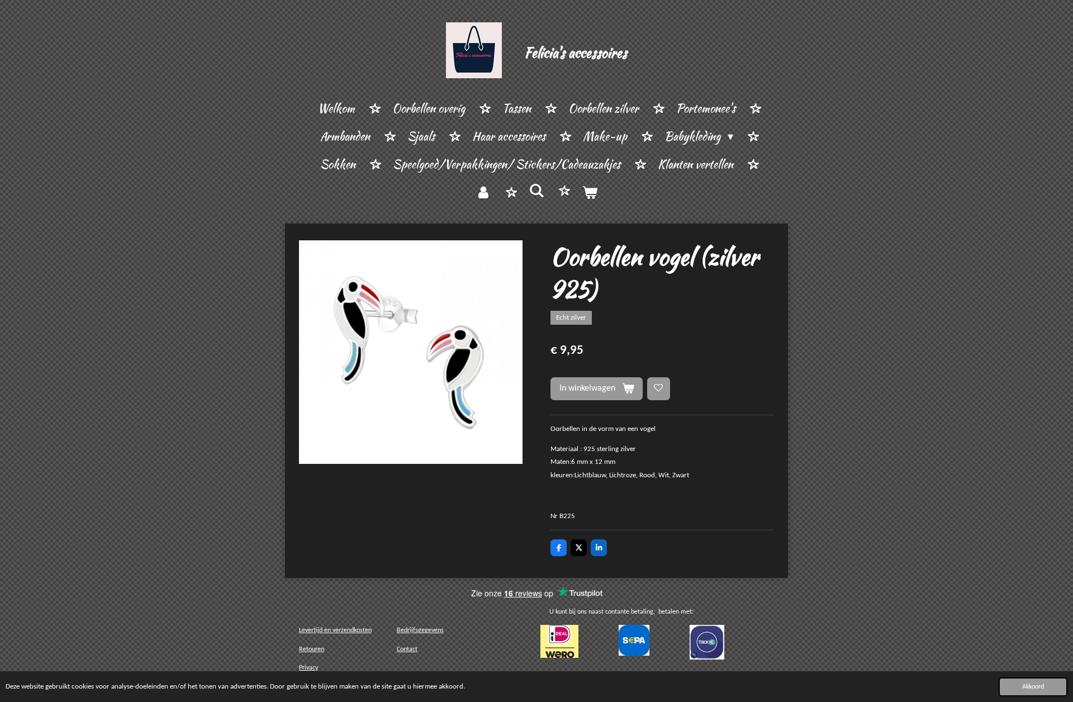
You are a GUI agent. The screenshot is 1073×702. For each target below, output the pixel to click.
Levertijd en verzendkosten (335, 630)
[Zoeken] (536, 191)
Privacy (308, 668)
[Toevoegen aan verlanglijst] (658, 388)
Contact (407, 649)
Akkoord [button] (1033, 687)
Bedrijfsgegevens (420, 630)
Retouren (311, 649)
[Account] (483, 193)
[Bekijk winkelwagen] (589, 193)
